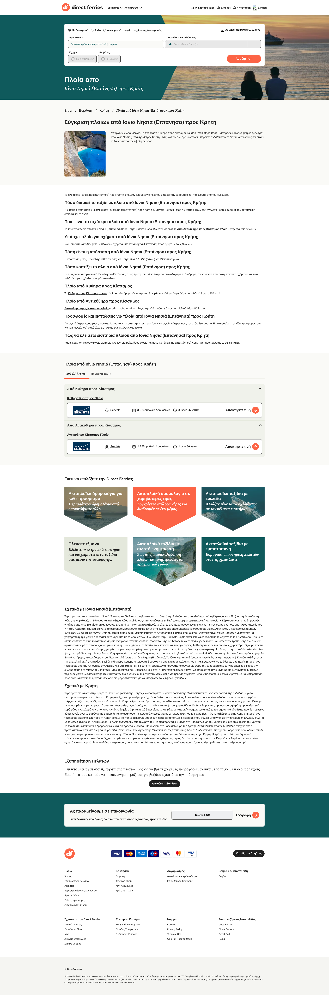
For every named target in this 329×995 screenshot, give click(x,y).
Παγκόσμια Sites (73, 929)
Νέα (66, 934)
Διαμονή (120, 876)
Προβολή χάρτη (101, 373)
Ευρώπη (85, 110)
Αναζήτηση (244, 58)
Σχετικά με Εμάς (73, 924)
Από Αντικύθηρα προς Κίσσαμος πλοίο (202, 229)
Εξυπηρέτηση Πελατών (76, 881)
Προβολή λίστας (74, 373)
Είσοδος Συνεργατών (127, 929)
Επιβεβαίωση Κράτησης (180, 881)
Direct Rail (224, 934)
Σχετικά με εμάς (72, 943)
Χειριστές (69, 885)
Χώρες (67, 876)
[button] (164, 389)
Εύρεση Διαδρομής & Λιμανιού (80, 890)
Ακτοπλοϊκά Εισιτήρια (75, 905)
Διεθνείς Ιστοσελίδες (75, 938)
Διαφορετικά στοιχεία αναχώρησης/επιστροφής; (134, 30)
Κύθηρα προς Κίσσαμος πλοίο (87, 293)
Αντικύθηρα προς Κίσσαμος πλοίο (86, 308)
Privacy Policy (174, 929)
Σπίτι (68, 110)
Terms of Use (174, 934)
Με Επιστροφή (80, 30)
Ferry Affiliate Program (128, 924)
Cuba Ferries (226, 924)
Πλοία (222, 938)
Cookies (171, 924)
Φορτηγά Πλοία (124, 881)
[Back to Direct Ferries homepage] (82, 7)
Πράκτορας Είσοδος (126, 934)
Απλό (98, 30)
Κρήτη (104, 110)
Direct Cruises (226, 929)
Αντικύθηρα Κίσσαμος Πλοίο (88, 434)
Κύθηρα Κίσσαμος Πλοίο (85, 398)
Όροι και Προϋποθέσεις (179, 938)
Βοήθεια (223, 876)
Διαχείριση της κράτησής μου (182, 876)
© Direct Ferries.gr (73, 969)
